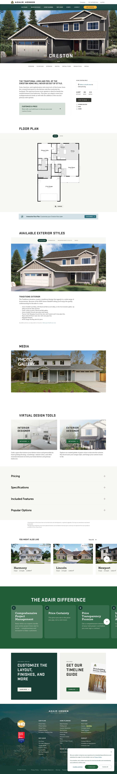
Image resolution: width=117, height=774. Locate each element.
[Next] (107, 622)
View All (91, 539)
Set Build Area (94, 2)
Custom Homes (43, 730)
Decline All (105, 767)
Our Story (41, 741)
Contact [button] (76, 7)
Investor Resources (65, 728)
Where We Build (35, 7)
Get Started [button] (90, 7)
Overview (31, 66)
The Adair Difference (44, 743)
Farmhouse (51, 240)
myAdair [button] (102, 2)
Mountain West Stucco (65, 240)
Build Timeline (64, 723)
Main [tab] (55, 136)
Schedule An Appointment (88, 743)
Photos (57, 66)
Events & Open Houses (66, 741)
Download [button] (72, 689)
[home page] (23, 2)
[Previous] (10, 559)
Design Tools (78, 66)
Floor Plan (40, 66)
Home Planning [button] (48, 7)
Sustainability (42, 750)
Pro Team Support (44, 752)
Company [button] (82, 2)
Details (86, 66)
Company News (85, 728)
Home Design (63, 732)
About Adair (84, 723)
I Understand (91, 767)
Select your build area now (49, 322)
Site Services (63, 730)
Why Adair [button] (60, 7)
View (22, 383)
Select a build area (85, 84)
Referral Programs (86, 732)
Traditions (42, 240)
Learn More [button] (23, 689)
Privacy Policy (35, 770)
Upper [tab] (61, 136)
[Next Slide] (113, 34)
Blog (61, 739)
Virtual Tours (66, 66)
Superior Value (43, 747)
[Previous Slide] (4, 34)
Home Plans (42, 723)
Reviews (41, 754)
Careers (83, 726)
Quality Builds (42, 745)
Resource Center (64, 736)
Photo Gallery (42, 726)
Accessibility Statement (47, 770)
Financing (62, 734)
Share (80, 109)
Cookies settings (78, 767)
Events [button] (68, 7)
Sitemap (58, 770)
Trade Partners (85, 730)
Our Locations (64, 752)
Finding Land (63, 726)
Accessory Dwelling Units (46, 732)
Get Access (23, 441)
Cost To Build (82, 100)
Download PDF (82, 104)
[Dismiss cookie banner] (111, 752)
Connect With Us (85, 741)
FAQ (61, 743)
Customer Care (85, 745)
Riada (76, 240)
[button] (60, 109)
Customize (89, 216)
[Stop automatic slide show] (2, 11)
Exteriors (49, 66)
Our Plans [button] (24, 7)
